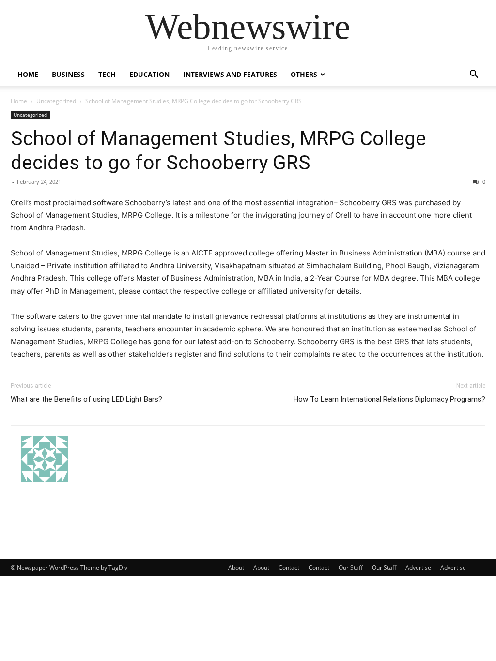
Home (27, 74)
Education (149, 74)
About (236, 567)
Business (68, 74)
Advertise (418, 567)
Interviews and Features (230, 74)
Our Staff (351, 567)
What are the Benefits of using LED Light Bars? (86, 399)
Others (304, 74)
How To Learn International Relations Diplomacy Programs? (389, 399)
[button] (473, 75)
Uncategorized (56, 101)
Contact (289, 567)
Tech (107, 74)
